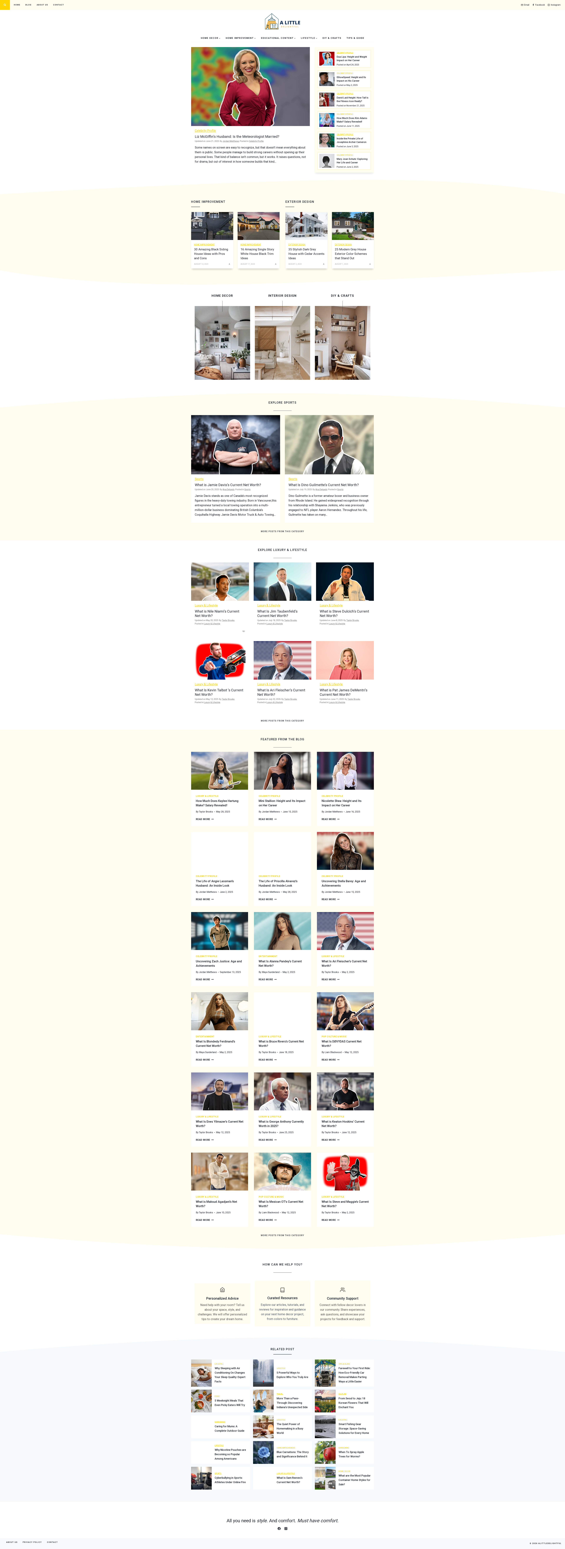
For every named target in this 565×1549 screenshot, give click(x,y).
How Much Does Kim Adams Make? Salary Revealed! (352, 120)
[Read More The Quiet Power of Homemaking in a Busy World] (263, 1426)
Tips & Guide (355, 38)
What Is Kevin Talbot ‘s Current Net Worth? (219, 692)
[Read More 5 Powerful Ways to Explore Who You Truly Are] (263, 1373)
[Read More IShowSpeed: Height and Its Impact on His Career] (327, 79)
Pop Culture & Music (334, 1036)
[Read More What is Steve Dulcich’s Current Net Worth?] (345, 581)
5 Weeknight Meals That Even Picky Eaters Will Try (230, 1403)
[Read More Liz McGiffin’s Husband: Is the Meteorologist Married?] (250, 86)
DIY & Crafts (332, 38)
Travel (280, 1394)
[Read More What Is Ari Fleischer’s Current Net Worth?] (282, 660)
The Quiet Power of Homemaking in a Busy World (290, 1428)
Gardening (220, 1422)
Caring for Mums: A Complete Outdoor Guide (229, 1428)
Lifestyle (219, 1364)
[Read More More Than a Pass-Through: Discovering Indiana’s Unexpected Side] (263, 1401)
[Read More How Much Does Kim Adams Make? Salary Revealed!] (327, 120)
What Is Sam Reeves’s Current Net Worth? (290, 1480)
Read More (204, 819)
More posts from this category (282, 531)
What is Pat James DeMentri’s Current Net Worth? (343, 692)
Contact (58, 5)
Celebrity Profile (205, 130)
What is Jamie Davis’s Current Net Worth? (228, 485)
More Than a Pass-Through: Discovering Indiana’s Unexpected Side (292, 1403)
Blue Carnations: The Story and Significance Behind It (293, 1454)
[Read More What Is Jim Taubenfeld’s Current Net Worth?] (282, 581)
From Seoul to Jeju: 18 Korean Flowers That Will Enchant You (353, 1403)
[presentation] (219, 771)
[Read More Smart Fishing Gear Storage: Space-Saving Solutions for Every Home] (325, 1426)
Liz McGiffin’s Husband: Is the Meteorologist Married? (237, 137)
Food (217, 1396)
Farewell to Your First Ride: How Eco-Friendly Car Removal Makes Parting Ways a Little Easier (354, 1375)
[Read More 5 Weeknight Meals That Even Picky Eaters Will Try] (201, 1401)
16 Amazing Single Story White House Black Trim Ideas (257, 254)
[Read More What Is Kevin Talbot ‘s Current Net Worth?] (220, 660)
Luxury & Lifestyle (290, 550)
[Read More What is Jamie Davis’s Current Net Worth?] (235, 444)
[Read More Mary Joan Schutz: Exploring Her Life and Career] (327, 161)
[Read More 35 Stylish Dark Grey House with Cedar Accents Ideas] (306, 226)
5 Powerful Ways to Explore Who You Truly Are (292, 1375)
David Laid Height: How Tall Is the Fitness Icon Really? (352, 99)
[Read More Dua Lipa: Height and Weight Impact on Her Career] (327, 59)
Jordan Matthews (231, 141)
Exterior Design (296, 244)
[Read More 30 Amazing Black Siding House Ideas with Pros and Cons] (212, 226)
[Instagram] (286, 1529)
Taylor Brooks (228, 620)
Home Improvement (204, 244)
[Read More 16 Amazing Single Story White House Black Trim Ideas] (259, 226)
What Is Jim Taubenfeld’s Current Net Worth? (277, 613)
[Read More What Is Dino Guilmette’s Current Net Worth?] (329, 444)
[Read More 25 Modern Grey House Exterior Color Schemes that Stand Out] (353, 226)
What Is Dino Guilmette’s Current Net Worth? (324, 485)
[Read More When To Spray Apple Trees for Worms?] (325, 1452)
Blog (28, 5)
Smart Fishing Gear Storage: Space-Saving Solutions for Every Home (354, 1428)
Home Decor (222, 295)
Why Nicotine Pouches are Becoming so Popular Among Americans (230, 1454)
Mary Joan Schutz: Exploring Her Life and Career (352, 161)
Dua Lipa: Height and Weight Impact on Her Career (352, 58)
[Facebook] (279, 1529)
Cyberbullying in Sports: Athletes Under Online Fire (230, 1480)
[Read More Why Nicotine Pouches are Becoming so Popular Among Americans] (201, 1452)
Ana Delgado (229, 489)
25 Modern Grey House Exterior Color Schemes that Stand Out (351, 254)
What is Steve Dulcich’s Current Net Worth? (344, 613)
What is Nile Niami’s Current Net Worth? (217, 613)
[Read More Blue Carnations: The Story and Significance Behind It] (263, 1452)
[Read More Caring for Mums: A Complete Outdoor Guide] (201, 1426)
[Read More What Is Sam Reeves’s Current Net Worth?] (263, 1478)
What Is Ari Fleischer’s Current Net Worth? (281, 692)
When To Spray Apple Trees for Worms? (351, 1454)
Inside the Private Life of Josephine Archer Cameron (351, 140)
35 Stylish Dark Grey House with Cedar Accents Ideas (306, 254)
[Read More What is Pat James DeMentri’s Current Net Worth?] (345, 660)
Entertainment (268, 956)
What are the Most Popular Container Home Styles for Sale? (355, 1480)
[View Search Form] (5, 5)
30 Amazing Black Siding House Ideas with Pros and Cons (211, 254)
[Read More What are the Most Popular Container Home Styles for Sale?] (325, 1478)
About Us (42, 5)
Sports (199, 479)
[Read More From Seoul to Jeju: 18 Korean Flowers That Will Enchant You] (325, 1401)
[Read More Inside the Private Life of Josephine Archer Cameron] (327, 140)
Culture (342, 1394)
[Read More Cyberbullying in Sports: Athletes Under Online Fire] (201, 1478)
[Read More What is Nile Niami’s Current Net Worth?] (220, 581)
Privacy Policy (32, 1542)
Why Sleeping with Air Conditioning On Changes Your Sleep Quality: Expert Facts (230, 1375)
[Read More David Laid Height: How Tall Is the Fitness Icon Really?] (327, 99)
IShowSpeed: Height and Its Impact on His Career (351, 79)
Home (17, 5)
